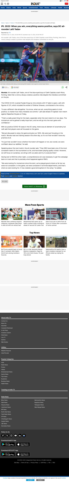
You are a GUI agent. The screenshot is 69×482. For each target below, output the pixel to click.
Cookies (5, 478)
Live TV (3, 337)
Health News (4, 383)
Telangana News (39, 405)
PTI (10, 32)
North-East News (6, 412)
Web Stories (4, 342)
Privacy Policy (34, 462)
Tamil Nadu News (6, 414)
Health (60, 7)
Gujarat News (5, 421)
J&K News (4, 423)
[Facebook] (3, 435)
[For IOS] (23, 454)
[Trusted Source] (15, 87)
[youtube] (15, 435)
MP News (3, 409)
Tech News (4, 376)
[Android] (62, 0)
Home (3, 7)
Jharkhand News (6, 407)
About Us (3, 323)
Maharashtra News (39, 400)
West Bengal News (39, 407)
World (19, 7)
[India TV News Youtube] (67, 0)
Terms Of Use (25, 462)
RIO (50, 462)
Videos (8, 7)
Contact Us (4, 321)
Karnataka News (5, 426)
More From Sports (34, 205)
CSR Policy (43, 462)
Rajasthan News (38, 402)
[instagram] (11, 435)
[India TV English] (35, 4)
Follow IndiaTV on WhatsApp (33, 186)
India (14, 7)
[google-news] (24, 435)
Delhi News (4, 402)
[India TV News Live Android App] (8, 444)
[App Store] (23, 444)
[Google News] (5, 87)
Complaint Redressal (7, 328)
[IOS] (60, 0)
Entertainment (33, 7)
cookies (63, 478)
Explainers (4, 379)
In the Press (4, 330)
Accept (30, 480)
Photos (47, 7)
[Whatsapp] (63, 87)
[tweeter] (7, 435)
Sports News (4, 374)
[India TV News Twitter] (66, 0)
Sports (25, 7)
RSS (54, 462)
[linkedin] (19, 435)
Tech (41, 7)
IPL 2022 (4, 181)
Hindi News (4, 335)
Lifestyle (53, 7)
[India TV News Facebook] (64, 0)
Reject (40, 480)
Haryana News (5, 405)
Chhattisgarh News (6, 419)
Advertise (3, 325)
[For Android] (8, 454)
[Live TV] (66, 4)
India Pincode (5, 353)
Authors (3, 339)
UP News (3, 416)
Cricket (12, 23)
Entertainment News (6, 372)
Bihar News (4, 400)
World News (4, 364)
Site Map (16, 462)
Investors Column (6, 332)
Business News (5, 381)
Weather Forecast (6, 350)
